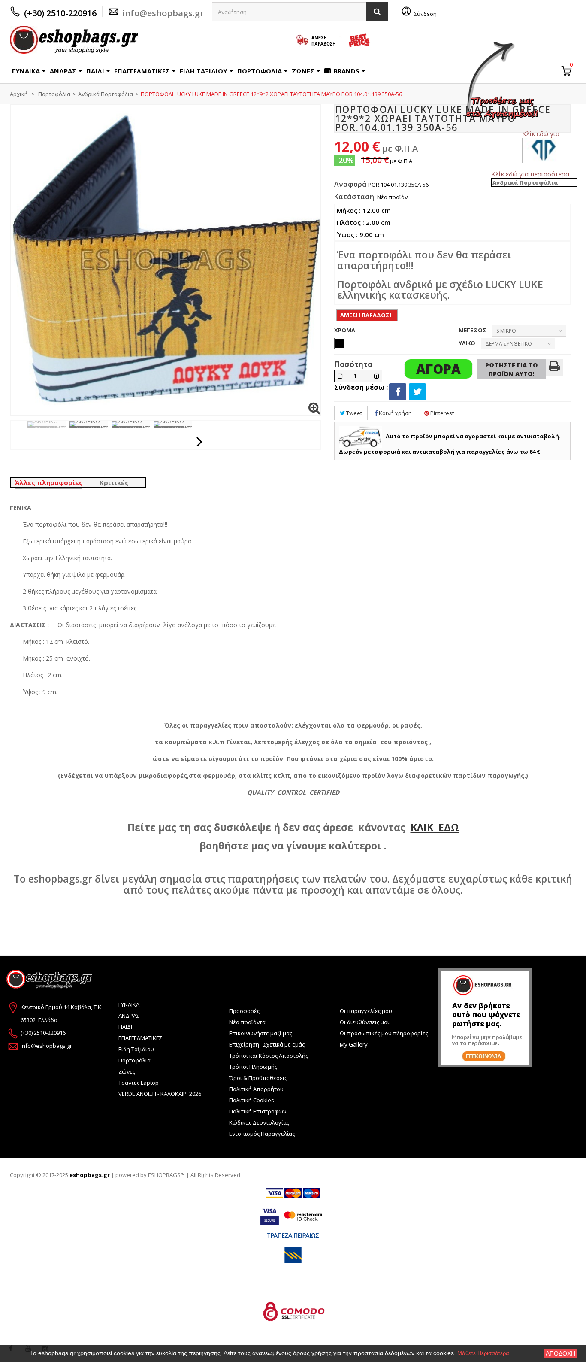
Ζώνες (126, 1071)
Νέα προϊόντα (247, 1022)
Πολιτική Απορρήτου (256, 1089)
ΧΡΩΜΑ (345, 330)
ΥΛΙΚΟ (468, 343)
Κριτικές (114, 482)
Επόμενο (200, 441)
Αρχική (19, 94)
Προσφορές (244, 1011)
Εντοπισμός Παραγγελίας (262, 1134)
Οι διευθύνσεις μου (365, 1022)
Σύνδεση (425, 14)
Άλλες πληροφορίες (48, 482)
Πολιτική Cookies (251, 1100)
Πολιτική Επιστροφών (257, 1111)
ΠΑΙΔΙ (125, 1027)
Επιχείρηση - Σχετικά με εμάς (267, 1044)
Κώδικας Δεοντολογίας (259, 1122)
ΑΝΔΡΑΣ (128, 1015)
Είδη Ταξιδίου (136, 1049)
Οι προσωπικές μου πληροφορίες (384, 1033)
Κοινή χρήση (395, 413)
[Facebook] (397, 391)
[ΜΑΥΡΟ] (339, 343)
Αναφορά (350, 184)
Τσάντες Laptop (138, 1082)
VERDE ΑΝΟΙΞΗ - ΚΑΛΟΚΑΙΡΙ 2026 (159, 1094)
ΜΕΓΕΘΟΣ (473, 330)
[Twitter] (417, 391)
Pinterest (441, 413)
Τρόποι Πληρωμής (253, 1067)
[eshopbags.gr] (74, 40)
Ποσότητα (353, 364)
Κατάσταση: (355, 196)
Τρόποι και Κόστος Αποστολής (268, 1055)
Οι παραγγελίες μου (366, 1011)
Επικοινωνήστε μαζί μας (260, 1033)
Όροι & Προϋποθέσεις (258, 1078)
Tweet (353, 413)
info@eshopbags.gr (163, 13)
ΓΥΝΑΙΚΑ (128, 1004)
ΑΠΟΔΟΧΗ (560, 1353)
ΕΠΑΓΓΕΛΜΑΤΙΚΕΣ (140, 1038)
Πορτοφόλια (134, 1060)
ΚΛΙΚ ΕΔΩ (435, 827)
